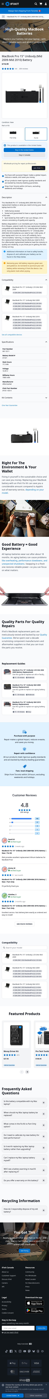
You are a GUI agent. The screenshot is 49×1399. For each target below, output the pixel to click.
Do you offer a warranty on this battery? (21, 1180)
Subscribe (41, 1328)
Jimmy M (11, 868)
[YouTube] (24, 1351)
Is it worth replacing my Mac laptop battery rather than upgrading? (19, 1147)
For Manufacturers (32, 1283)
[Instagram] (20, 1351)
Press (27, 1287)
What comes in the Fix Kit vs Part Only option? (20, 1125)
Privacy (4, 1305)
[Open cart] (41, 4)
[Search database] (36, 4)
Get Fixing (24, 1251)
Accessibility (6, 1302)
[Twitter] (15, 1351)
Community (29, 1272)
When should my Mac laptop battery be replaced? (21, 1114)
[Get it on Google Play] (34, 1310)
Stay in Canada (24, 155)
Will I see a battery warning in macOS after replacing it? (20, 1170)
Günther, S (12, 894)
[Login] (46, 4)
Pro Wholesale (30, 1275)
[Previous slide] (22, 1072)
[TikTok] (6, 1351)
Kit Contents (7, 397)
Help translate (22, 1344)
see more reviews (24, 924)
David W (11, 839)
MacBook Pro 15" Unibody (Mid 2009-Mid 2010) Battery (25, 17)
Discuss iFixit (7, 1279)
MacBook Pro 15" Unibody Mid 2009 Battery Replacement (26, 686)
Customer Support (9, 1275)
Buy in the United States (24, 150)
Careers (5, 1283)
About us (5, 1272)
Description (7, 197)
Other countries (36, 1395)
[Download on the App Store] (34, 1303)
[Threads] (38, 1351)
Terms (4, 1309)
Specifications (8, 342)
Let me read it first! (11, 1332)
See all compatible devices (12, 335)
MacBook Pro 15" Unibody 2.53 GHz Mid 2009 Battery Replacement (28, 671)
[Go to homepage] (13, 4)
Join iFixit (38, 168)
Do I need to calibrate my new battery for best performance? (21, 1136)
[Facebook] (11, 1351)
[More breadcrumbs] (3, 16)
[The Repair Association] (42, 1351)
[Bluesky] (33, 1351)
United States (11, 1395)
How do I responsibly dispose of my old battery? (21, 1210)
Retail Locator (30, 1279)
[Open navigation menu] (2, 4)
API (3, 1287)
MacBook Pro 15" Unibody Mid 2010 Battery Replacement (26, 703)
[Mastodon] (29, 1351)
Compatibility (7, 280)
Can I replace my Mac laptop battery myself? (19, 1159)
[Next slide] (27, 1072)
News (27, 1290)
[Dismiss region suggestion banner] (46, 1385)
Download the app (33, 1297)
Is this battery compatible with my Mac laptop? (20, 1102)
